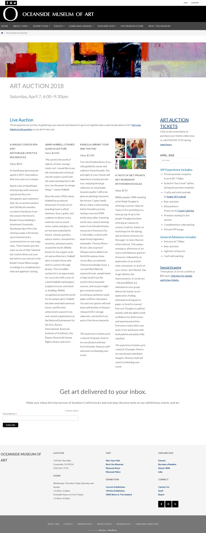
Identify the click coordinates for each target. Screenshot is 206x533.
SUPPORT (195, 3)
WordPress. (112, 530)
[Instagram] (11, 3)
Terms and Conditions (147, 524)
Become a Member (167, 464)
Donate (162, 460)
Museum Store (113, 468)
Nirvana (102, 530)
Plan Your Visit (113, 460)
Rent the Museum (114, 464)
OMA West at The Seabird (119, 494)
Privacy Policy (104, 524)
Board (161, 494)
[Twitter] (14, 3)
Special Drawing (170, 267)
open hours (166, 144)
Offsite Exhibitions (115, 490)
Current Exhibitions (115, 487)
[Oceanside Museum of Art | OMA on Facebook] (161, 504)
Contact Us (163, 487)
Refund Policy (124, 524)
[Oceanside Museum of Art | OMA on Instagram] (168, 504)
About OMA (164, 468)
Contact (68, 524)
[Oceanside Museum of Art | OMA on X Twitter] (175, 504)
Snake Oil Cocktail (176, 196)
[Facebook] (7, 3)
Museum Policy (113, 472)
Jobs (160, 472)
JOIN (186, 3)
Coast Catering (186, 210)
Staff (160, 490)
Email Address (10, 414)
